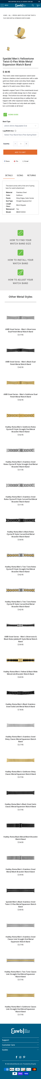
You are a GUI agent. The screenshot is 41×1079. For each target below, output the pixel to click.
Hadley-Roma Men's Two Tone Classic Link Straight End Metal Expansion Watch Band (20, 974)
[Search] (33, 5)
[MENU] (1, 5)
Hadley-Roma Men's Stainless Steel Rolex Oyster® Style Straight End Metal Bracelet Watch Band (21, 464)
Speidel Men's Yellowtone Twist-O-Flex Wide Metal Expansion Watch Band (18, 61)
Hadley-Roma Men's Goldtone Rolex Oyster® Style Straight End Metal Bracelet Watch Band (20, 429)
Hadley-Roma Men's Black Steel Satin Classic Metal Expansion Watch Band (20, 805)
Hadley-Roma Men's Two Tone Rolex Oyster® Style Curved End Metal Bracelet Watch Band (20, 604)
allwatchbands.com (16, 1064)
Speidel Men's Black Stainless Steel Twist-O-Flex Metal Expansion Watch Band (20, 904)
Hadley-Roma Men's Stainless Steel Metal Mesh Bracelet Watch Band (20, 870)
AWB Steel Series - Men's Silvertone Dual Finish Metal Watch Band (20, 330)
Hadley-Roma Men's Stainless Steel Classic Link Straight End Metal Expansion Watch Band (20, 939)
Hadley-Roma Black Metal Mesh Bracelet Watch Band (20, 838)
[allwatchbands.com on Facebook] (16, 1057)
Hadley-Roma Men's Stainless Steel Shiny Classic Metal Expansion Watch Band (20, 739)
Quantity (6, 144)
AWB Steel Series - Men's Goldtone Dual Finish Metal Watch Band (20, 395)
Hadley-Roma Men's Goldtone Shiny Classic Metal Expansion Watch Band (20, 772)
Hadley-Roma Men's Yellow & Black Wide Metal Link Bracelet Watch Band (20, 672)
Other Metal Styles (20, 296)
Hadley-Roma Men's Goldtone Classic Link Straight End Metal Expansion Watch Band (20, 1009)
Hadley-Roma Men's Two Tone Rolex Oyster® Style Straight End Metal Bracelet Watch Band (20, 569)
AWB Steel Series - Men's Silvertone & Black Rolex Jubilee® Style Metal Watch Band (20, 639)
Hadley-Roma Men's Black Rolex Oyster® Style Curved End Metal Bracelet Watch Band (20, 534)
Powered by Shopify (29, 1064)
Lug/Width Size (8, 131)
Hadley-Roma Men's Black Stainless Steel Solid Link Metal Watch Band (20, 705)
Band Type (6, 121)
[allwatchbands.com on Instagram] (20, 1057)
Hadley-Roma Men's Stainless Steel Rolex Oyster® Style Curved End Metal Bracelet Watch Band (20, 499)
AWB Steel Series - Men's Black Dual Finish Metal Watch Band (20, 363)
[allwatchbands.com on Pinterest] (24, 1057)
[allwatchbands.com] (20, 5)
